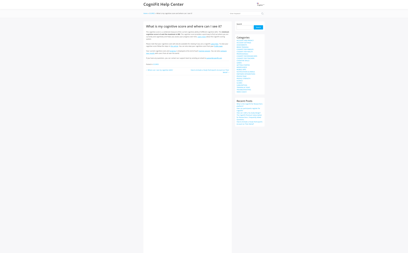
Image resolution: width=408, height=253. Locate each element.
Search (239, 24)
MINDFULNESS (242, 67)
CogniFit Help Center (163, 4)
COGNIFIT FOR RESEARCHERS (247, 56)
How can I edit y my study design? (249, 113)
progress (173, 51)
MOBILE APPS (241, 69)
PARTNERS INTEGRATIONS (246, 74)
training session (204, 51)
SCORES (156, 64)
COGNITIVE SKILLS (243, 61)
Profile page (218, 46)
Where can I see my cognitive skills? (160, 70)
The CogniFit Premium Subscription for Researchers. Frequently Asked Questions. (249, 117)
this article (174, 46)
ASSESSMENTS (242, 45)
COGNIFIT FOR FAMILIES (245, 49)
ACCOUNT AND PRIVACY (245, 40)
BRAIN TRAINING (243, 47)
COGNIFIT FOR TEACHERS (245, 58)
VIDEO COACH (241, 92)
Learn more (202, 37)
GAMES (239, 63)
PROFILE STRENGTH (243, 78)
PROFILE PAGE (241, 76)
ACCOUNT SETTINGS (244, 43)
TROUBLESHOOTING (244, 90)
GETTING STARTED (243, 65)
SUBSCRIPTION (242, 85)
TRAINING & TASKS (243, 87)
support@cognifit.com (214, 58)
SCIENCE (240, 81)
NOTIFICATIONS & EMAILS (246, 72)
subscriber (214, 44)
